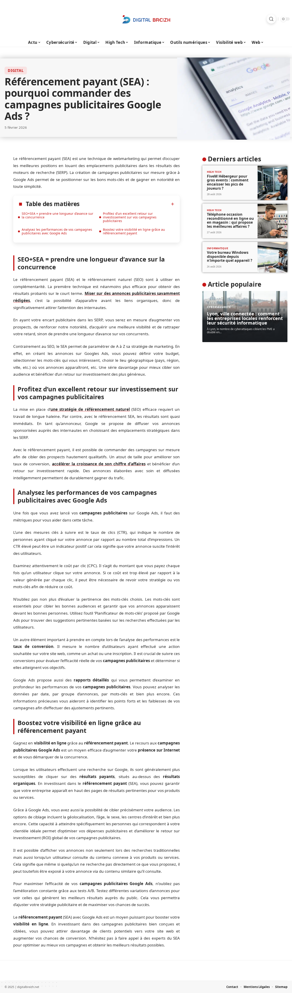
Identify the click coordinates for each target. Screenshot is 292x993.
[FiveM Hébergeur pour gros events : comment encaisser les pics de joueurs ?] (272, 183)
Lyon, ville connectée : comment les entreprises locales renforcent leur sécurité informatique (245, 318)
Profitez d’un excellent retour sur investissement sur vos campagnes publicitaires (129, 217)
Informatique (217, 248)
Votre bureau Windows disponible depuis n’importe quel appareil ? (229, 256)
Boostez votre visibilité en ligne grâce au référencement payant (134, 231)
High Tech (214, 172)
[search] (271, 19)
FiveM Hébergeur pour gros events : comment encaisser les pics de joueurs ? (227, 182)
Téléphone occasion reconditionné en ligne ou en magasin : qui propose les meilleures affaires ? (230, 220)
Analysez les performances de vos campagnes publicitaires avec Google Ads (57, 231)
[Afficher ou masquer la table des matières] (127, 204)
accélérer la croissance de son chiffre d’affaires (99, 463)
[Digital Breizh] (146, 19)
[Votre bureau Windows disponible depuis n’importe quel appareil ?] (272, 257)
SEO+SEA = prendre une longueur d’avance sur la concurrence (57, 215)
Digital (16, 70)
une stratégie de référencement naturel (90, 409)
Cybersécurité (219, 307)
